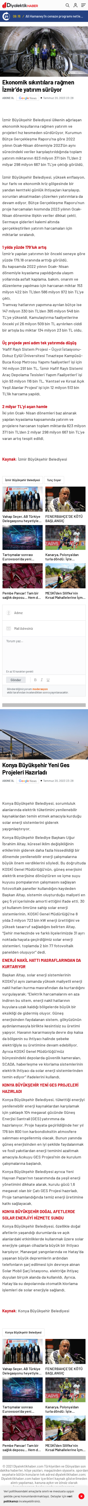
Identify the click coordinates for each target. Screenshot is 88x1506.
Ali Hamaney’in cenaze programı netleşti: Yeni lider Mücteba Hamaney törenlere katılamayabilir (54, 16)
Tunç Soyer (54, 480)
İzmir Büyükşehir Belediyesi (22, 480)
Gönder (16, 680)
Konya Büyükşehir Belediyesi (23, 1332)
